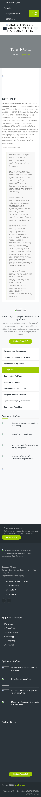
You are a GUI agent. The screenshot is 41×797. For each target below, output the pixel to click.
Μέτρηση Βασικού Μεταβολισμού (17, 395)
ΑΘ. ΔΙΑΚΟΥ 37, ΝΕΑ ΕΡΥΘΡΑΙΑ (17, 581)
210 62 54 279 (34, 13)
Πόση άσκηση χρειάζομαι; (22, 434)
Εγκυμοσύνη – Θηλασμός (14, 364)
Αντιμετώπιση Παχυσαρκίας (15, 351)
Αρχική (15, 55)
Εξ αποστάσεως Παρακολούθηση (17, 401)
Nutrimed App (9, 637)
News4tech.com (19, 785)
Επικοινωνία (9, 645)
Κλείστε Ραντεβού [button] (20, 341)
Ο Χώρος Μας (9, 641)
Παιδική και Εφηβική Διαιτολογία (17, 357)
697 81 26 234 (11, 19)
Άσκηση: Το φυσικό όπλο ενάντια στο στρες (25, 424)
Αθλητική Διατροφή (12, 382)
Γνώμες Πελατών (11, 632)
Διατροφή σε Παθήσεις (13, 376)
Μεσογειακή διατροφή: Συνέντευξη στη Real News (22, 457)
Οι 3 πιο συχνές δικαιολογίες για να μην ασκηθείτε (25, 446)
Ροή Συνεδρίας (9, 628)
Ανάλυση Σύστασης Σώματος (15, 388)
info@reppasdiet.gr (12, 586)
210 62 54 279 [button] (11, 537)
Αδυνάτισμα (8, 624)
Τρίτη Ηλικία (9, 370)
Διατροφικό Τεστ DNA (13, 407)
